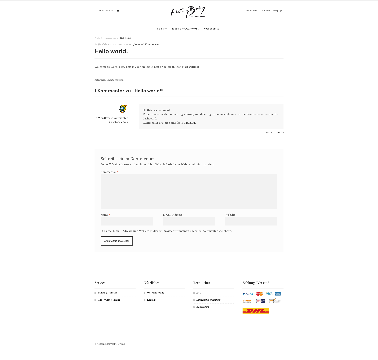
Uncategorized (110, 38)
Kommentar (109, 171)
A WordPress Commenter (112, 118)
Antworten (273, 132)
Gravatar (189, 122)
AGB (198, 293)
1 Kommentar (151, 44)
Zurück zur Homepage (271, 10)
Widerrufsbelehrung (109, 300)
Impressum (202, 307)
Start (99, 38)
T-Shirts (162, 29)
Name (105, 214)
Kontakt (151, 300)
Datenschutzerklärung (208, 300)
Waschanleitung (155, 293)
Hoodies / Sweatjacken (185, 29)
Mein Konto (251, 10)
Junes (137, 44)
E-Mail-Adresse (173, 214)
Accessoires (211, 29)
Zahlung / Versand (108, 293)
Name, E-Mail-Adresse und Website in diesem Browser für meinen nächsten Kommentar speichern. (168, 230)
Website (230, 214)
